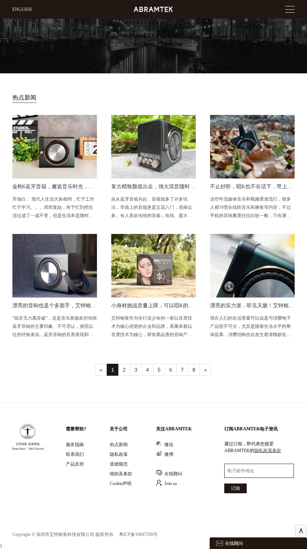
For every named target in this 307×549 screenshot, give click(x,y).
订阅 (235, 488)
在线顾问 (173, 473)
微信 (168, 444)
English (22, 9)
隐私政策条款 (267, 450)
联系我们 (75, 454)
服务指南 (75, 444)
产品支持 (75, 464)
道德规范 (119, 464)
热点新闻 (119, 444)
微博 (168, 454)
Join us (170, 483)
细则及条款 (121, 473)
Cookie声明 (120, 483)
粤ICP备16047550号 (138, 534)
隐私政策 (119, 454)
